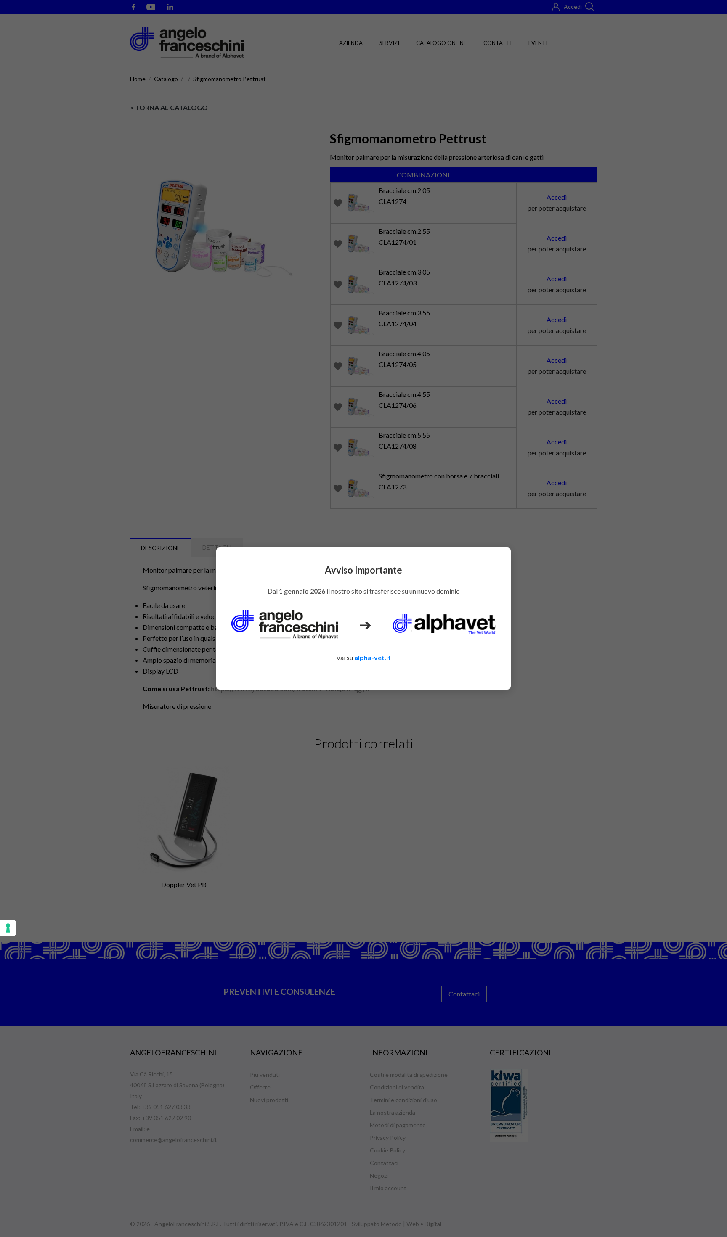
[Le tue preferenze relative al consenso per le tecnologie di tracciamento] (8, 928)
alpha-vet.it (372, 657)
